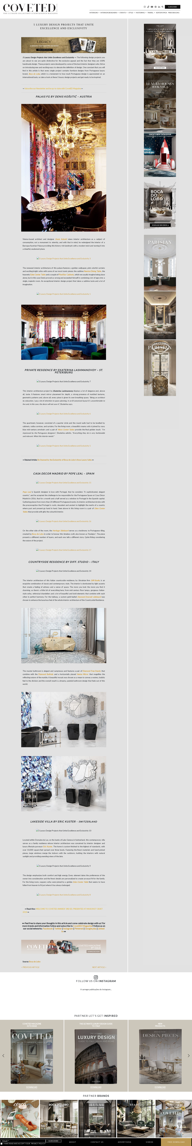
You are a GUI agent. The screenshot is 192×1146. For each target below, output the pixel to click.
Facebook (48, 928)
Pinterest (78, 928)
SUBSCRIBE (172, 7)
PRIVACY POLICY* (38, 1143)
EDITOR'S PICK (161, 13)
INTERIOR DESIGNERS (108, 13)
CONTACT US (97, 1142)
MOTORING (140, 13)
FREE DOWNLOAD (176, 1142)
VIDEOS (149, 1142)
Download (31, 1087)
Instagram (68, 928)
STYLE (130, 13)
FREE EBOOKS (173, 13)
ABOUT (72, 1142)
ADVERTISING (124, 1142)
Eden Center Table (37, 274)
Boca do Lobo (38, 534)
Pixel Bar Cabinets (66, 274)
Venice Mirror (82, 674)
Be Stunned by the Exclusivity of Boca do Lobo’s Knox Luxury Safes (65, 460)
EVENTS (123, 13)
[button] (189, 1056)
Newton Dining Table (92, 271)
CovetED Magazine (82, 925)
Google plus (90, 928)
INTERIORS (94, 13)
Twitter (58, 928)
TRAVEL (150, 13)
